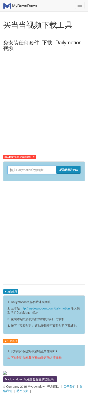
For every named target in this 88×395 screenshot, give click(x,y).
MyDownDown (24, 5)
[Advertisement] (44, 110)
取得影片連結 (70, 169)
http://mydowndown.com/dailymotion (45, 308)
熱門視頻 (22, 391)
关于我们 (69, 386)
